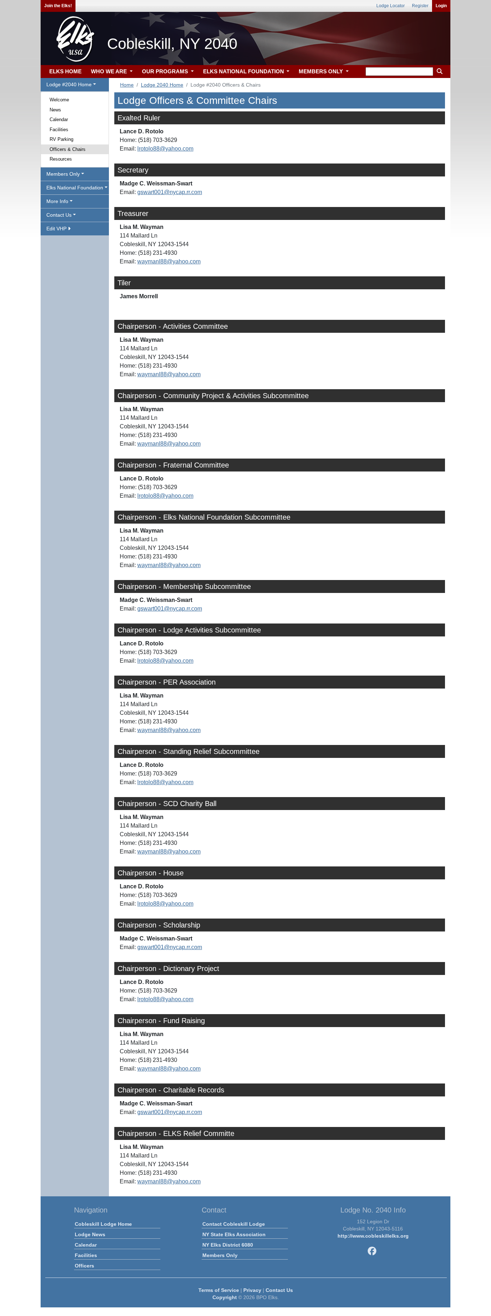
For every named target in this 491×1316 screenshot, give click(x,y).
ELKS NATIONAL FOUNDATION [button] (244, 71)
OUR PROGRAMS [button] (165, 71)
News (55, 109)
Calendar (59, 119)
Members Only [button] (63, 174)
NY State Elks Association (234, 1234)
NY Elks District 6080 (227, 1245)
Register (420, 5)
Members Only (220, 1255)
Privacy (252, 1290)
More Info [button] (57, 201)
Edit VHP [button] (57, 228)
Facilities (59, 129)
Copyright (224, 1297)
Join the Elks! (58, 5)
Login (441, 5)
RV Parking (61, 139)
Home (127, 85)
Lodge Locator (390, 5)
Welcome (59, 99)
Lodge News (90, 1234)
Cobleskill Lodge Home (103, 1224)
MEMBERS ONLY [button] (321, 71)
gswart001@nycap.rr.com (169, 192)
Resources (61, 159)
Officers (84, 1266)
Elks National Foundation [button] (74, 187)
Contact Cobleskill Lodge (233, 1224)
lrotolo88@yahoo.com (165, 149)
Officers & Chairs (68, 149)
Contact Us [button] (59, 215)
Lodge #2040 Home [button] (69, 84)
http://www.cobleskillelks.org (373, 1236)
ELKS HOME (65, 71)
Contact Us (279, 1290)
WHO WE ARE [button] (109, 71)
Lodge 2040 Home (162, 85)
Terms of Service (218, 1290)
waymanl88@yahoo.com (169, 261)
